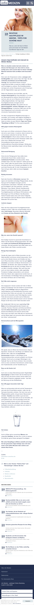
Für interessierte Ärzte (7, 579)
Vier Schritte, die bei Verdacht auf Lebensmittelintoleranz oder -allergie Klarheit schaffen (19, 513)
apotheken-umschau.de (8, 456)
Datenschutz (4, 575)
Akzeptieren (27, 601)
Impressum (4, 571)
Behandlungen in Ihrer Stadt (10, 595)
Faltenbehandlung (10, 469)
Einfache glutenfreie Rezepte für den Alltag (18, 524)
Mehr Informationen (17, 603)
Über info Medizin (6, 568)
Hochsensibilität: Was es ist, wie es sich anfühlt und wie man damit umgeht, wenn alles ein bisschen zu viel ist (18, 501)
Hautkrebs (8, 476)
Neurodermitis (9, 478)
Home (2, 54)
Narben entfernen (10, 474)
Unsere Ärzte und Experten (9, 591)
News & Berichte (10, 54)
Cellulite (7, 471)
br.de (2, 458)
